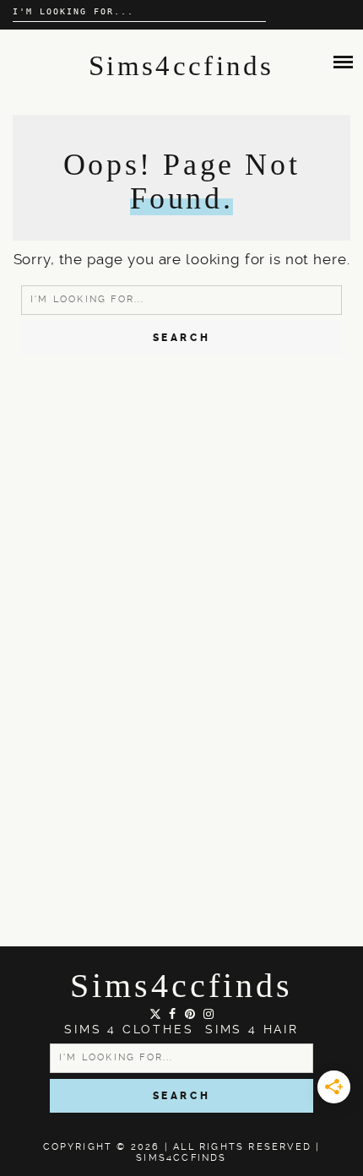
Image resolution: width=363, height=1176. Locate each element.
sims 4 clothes (128, 1029)
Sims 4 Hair (252, 1029)
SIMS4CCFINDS (181, 1157)
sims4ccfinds (181, 986)
